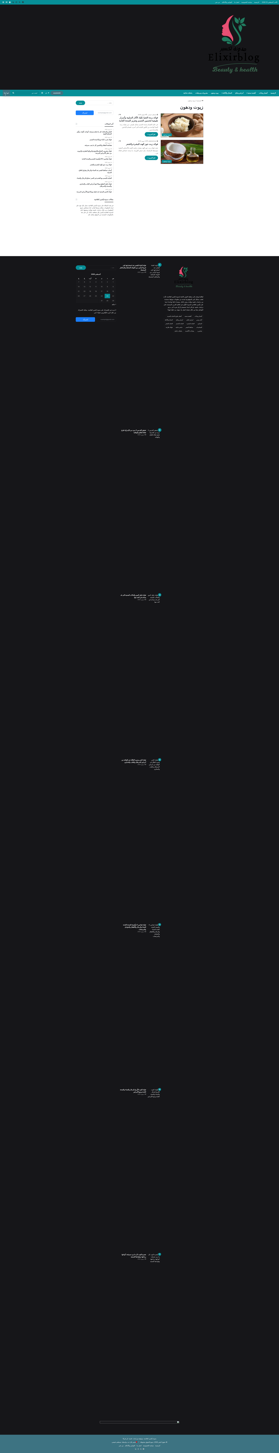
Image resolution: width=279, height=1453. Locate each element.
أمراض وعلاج (239, 93)
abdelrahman (152, 141)
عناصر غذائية (179, 327)
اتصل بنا (236, 2)
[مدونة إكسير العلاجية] (232, 47)
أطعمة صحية (252, 93)
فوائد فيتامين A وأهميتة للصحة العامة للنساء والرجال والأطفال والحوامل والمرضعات (134, 927)
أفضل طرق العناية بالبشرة (174, 316)
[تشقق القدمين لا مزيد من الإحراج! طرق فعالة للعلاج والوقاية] (154, 510)
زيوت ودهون (215, 93)
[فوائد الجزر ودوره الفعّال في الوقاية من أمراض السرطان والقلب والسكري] (154, 840)
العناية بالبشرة (191, 323)
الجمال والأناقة (227, 93)
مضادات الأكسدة (189, 331)
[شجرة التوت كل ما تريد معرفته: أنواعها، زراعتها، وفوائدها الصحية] (154, 1335)
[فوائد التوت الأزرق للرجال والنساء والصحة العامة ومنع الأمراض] (154, 1170)
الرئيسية (256, 2)
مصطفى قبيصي (152, 114)
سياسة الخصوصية (246, 2)
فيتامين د (199, 331)
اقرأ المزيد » (151, 134)
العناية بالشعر (169, 323)
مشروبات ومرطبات (201, 93)
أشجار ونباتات (263, 93)
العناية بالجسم (180, 323)
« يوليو (114, 304)
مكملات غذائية (187, 93)
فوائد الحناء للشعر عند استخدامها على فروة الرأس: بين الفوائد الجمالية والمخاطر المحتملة (133, 267)
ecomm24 (56, 93)
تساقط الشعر (189, 327)
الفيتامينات (199, 327)
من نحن (217, 2)
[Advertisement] (93, 22)
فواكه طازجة (169, 327)
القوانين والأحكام (227, 2)
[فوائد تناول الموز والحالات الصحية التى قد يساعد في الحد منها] (154, 675)
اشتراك (84, 113)
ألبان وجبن (199, 320)
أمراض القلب (189, 320)
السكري (200, 323)
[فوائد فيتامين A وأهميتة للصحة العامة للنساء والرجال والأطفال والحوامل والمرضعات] (154, 1005)
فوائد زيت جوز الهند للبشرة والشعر (142, 144)
